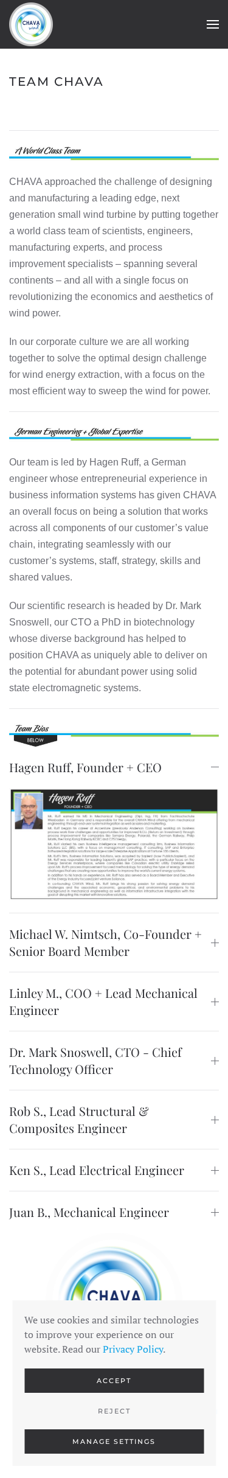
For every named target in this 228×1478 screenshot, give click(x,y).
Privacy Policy (133, 1349)
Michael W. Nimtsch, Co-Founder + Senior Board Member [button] (105, 942)
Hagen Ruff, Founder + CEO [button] (85, 767)
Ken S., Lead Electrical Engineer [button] (96, 1170)
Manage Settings (114, 1441)
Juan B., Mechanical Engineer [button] (89, 1212)
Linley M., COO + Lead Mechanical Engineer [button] (103, 1001)
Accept (114, 1380)
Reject (114, 1411)
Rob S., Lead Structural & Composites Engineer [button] (79, 1119)
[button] (213, 24)
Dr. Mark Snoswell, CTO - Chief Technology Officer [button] (95, 1060)
